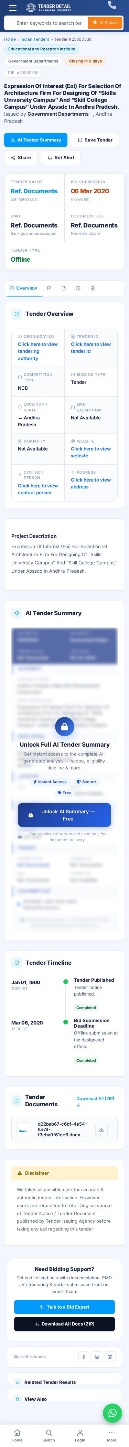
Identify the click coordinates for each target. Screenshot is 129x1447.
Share (24, 157)
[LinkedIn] (97, 1356)
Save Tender (98, 140)
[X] (110, 1356)
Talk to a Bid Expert (68, 1307)
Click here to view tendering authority (38, 351)
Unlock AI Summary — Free (68, 815)
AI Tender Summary (39, 140)
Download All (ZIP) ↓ (95, 1102)
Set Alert (64, 157)
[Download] (101, 1130)
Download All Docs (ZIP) (68, 1324)
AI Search (109, 22)
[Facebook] (83, 1356)
